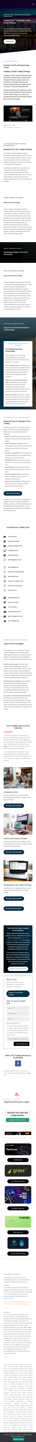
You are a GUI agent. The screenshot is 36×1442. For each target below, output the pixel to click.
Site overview (24, 1304)
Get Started (10, 41)
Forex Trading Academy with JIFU (19, 1026)
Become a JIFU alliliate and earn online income (17, 1034)
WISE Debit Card (18, 1232)
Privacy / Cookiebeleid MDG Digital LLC (15, 1302)
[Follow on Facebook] (18, 1063)
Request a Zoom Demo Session (16, 994)
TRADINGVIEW (18, 1160)
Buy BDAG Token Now (18, 1208)
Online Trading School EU (12, 1390)
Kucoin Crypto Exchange (18, 1253)
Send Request (22, 1044)
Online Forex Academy (13, 493)
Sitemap (15, 1304)
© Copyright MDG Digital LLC (12, 1274)
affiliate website (8, 1298)
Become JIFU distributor (14, 908)
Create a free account (17, 1120)
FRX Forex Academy (18, 1408)
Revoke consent (18, 1439)
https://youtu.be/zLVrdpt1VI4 (12, 127)
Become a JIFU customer (14, 805)
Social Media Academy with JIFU (18, 1030)
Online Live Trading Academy (23, 1379)
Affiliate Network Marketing (15, 1399)
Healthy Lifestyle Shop (20, 1418)
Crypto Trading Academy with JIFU (19, 1028)
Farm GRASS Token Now (18, 1181)
